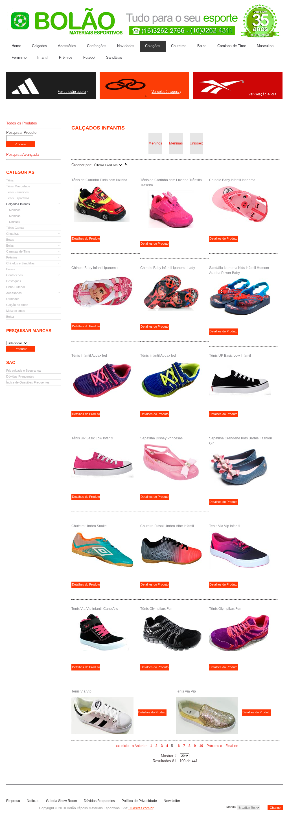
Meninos (155, 143)
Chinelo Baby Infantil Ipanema (232, 180)
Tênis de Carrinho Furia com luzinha (99, 180)
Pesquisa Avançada (22, 154)
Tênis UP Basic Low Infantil (230, 356)
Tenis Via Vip (81, 691)
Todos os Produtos (21, 123)
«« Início (122, 746)
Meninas (176, 143)
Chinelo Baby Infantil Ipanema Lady (167, 268)
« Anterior (139, 746)
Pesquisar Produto (21, 132)
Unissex (196, 143)
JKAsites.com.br (140, 808)
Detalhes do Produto (86, 238)
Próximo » (214, 746)
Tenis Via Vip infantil (224, 526)
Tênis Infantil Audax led (89, 356)
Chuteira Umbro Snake (89, 526)
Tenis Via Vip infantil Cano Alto (94, 609)
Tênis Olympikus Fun (156, 609)
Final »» (231, 746)
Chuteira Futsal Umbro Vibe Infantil (167, 526)
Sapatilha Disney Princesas (161, 438)
